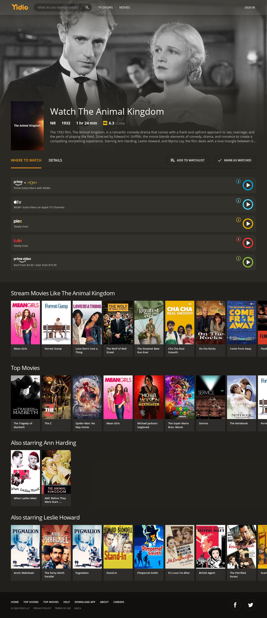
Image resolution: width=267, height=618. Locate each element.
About (104, 602)
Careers (118, 602)
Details (55, 160)
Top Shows (31, 602)
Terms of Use (63, 608)
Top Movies (51, 602)
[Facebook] (235, 605)
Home (15, 602)
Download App (85, 602)
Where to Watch (26, 160)
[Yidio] (20, 8)
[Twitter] (250, 605)
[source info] (238, 181)
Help (66, 602)
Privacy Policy (42, 608)
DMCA (77, 608)
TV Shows (105, 7)
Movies (124, 7)
